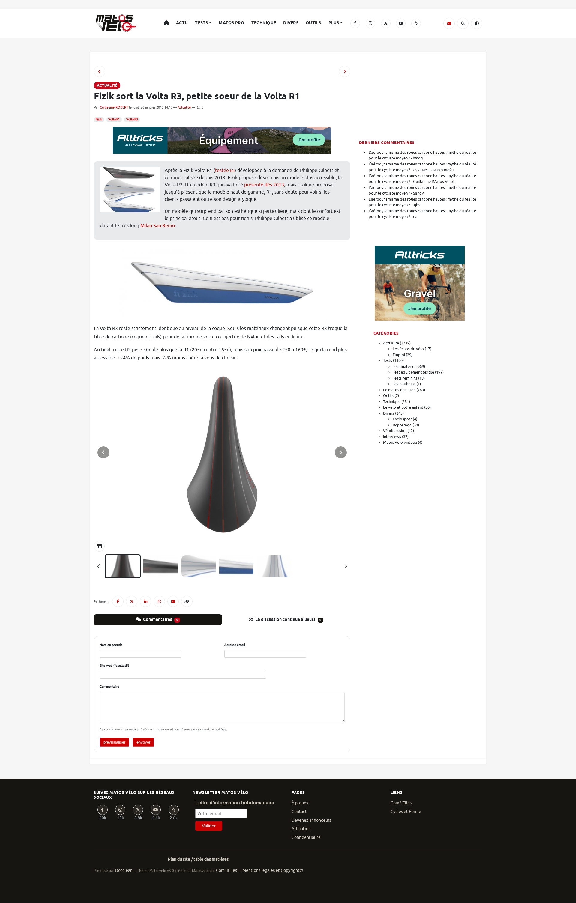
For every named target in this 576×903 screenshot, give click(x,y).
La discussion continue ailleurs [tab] (288, 619)
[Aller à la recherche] (463, 23)
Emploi (399, 354)
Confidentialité (306, 837)
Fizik (99, 119)
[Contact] (449, 23)
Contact (299, 811)
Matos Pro (231, 23)
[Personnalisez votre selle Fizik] (99, 71)
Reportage (402, 425)
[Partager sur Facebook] (118, 601)
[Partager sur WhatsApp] (159, 601)
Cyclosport (402, 419)
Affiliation (301, 828)
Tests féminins (405, 378)
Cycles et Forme (406, 811)
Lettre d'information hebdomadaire (234, 802)
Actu (182, 23)
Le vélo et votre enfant (403, 407)
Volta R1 (114, 119)
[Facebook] (355, 23)
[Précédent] (99, 566)
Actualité (184, 107)
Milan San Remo (157, 226)
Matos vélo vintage (400, 442)
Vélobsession (394, 430)
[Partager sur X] (131, 601)
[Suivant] (345, 566)
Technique (263, 23)
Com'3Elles (226, 870)
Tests (201, 23)
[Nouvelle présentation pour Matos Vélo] (344, 71)
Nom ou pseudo (111, 645)
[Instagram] (370, 23)
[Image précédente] (104, 452)
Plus (333, 23)
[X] (386, 23)
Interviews (392, 436)
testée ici (225, 171)
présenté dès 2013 (264, 185)
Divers (290, 23)
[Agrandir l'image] (222, 452)
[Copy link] (187, 601)
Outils (313, 23)
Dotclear (123, 870)
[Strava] (416, 23)
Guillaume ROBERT (114, 107)
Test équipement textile (413, 372)
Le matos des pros (399, 389)
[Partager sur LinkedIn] (145, 601)
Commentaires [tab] (160, 619)
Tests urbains (404, 383)
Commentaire (109, 686)
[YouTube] (401, 23)
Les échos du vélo (408, 348)
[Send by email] (173, 601)
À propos (300, 803)
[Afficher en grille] (99, 546)
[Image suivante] (341, 452)
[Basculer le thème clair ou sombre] (476, 23)
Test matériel (404, 366)
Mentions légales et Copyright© (272, 870)
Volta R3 (132, 119)
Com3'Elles (401, 803)
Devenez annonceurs (311, 820)
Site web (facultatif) (114, 665)
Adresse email (234, 645)
